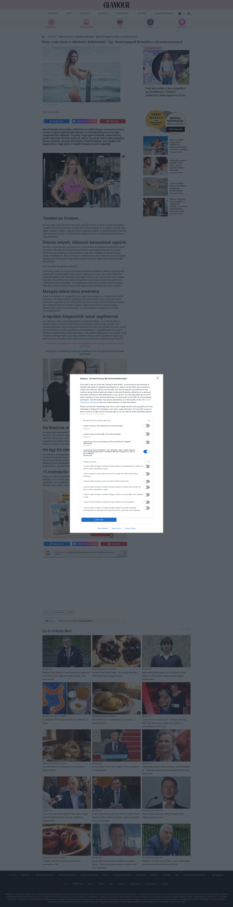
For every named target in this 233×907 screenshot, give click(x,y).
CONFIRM (99, 520)
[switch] (146, 425)
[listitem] (116, 420)
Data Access (116, 528)
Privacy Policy (130, 528)
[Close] (158, 378)
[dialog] (116, 453)
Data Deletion (103, 528)
